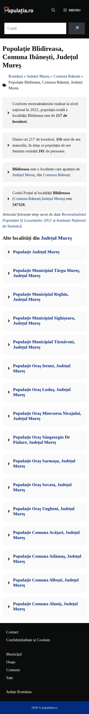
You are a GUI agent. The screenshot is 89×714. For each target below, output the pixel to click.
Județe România (18, 692)
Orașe (10, 662)
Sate (9, 678)
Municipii (14, 654)
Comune (13, 670)
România (15, 76)
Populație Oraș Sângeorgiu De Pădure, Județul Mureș (41, 440)
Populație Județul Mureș (36, 251)
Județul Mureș (38, 76)
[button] (53, 10)
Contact (12, 632)
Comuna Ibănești (66, 76)
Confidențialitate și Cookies (28, 640)
